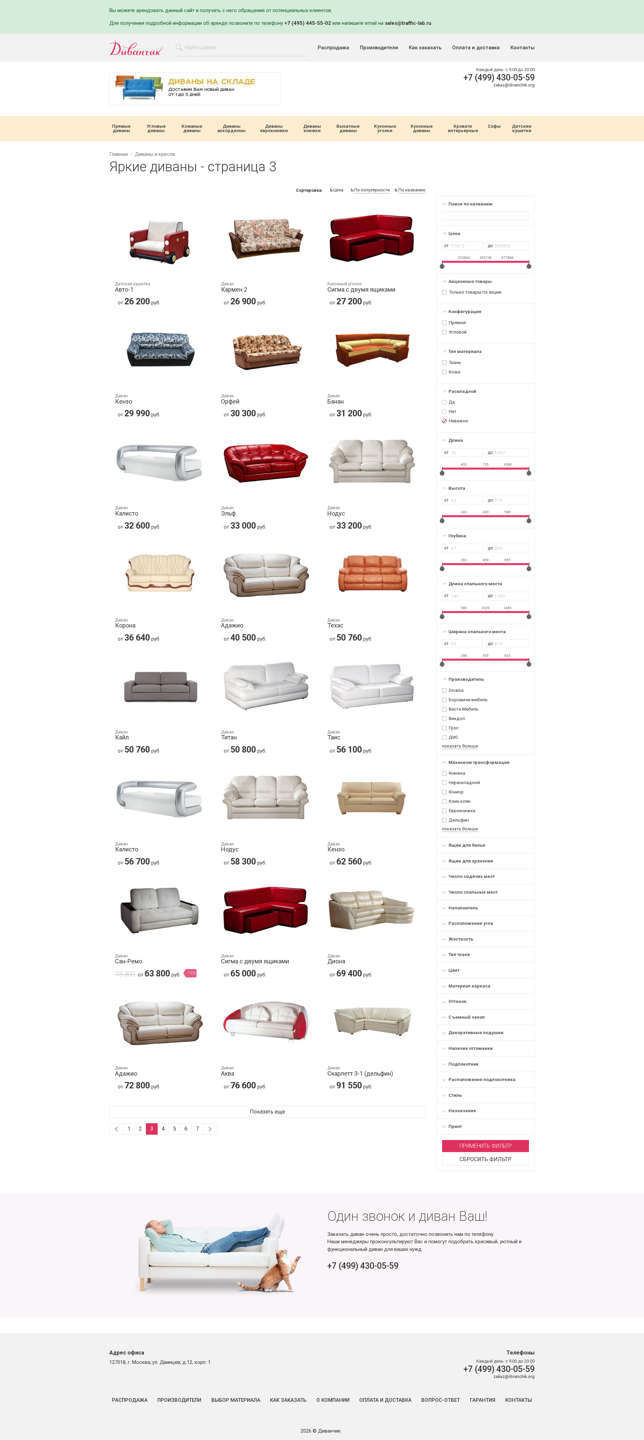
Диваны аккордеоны (231, 128)
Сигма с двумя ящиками (361, 287)
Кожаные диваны (191, 128)
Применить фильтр (486, 1146)
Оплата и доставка (476, 47)
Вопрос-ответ (440, 1400)
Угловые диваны (156, 128)
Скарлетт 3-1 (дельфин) (360, 1071)
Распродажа (333, 47)
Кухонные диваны (422, 128)
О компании (333, 1400)
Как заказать (425, 47)
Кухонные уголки (385, 128)
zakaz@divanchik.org (514, 84)
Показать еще (267, 1111)
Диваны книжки (312, 128)
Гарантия (482, 1400)
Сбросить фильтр (486, 1159)
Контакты (523, 47)
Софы (494, 126)
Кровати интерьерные (463, 128)
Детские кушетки (521, 128)
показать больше (460, 745)
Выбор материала (235, 1400)
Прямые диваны (121, 128)
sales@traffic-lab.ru (408, 23)
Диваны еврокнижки (274, 128)
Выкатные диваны (348, 128)
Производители (379, 47)
